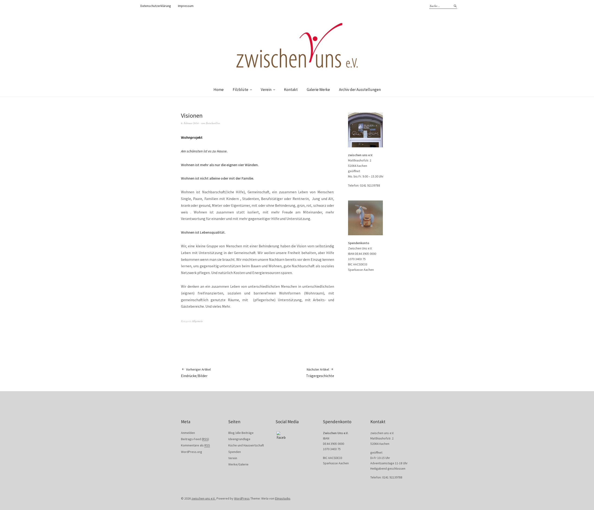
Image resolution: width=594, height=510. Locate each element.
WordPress (242, 498)
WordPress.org (191, 452)
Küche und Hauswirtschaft (246, 445)
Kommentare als (195, 445)
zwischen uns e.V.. (203, 498)
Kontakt (291, 89)
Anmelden (188, 433)
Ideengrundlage (239, 439)
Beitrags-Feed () (195, 439)
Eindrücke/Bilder (196, 372)
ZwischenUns (213, 123)
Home (218, 89)
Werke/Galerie (238, 464)
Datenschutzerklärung (155, 6)
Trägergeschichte (320, 372)
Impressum (186, 6)
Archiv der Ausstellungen (360, 89)
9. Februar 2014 (190, 123)
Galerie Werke (318, 89)
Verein (266, 89)
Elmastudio (282, 498)
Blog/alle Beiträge (241, 433)
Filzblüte (240, 89)
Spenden (234, 452)
